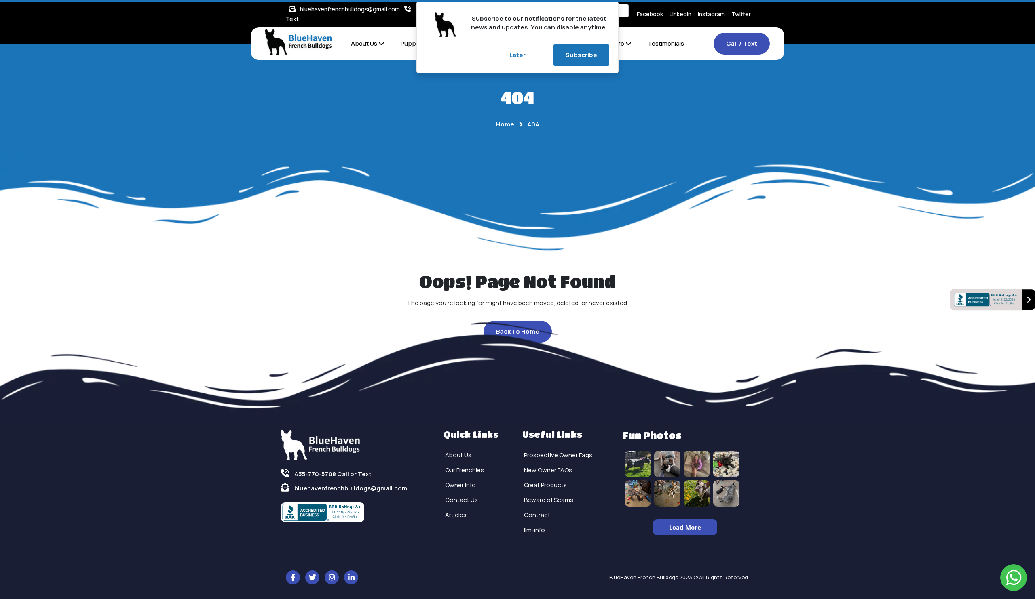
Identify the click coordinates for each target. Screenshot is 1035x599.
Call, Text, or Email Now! (401, 331)
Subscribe (581, 54)
